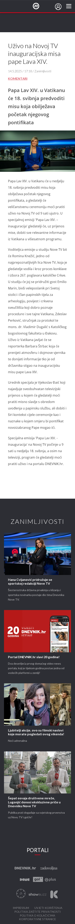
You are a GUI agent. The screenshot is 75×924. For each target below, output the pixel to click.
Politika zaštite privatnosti (37, 912)
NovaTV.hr (39, 6)
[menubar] (58, 7)
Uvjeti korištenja (48, 908)
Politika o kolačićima (37, 915)
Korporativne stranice (37, 919)
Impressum (21, 908)
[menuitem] (58, 6)
